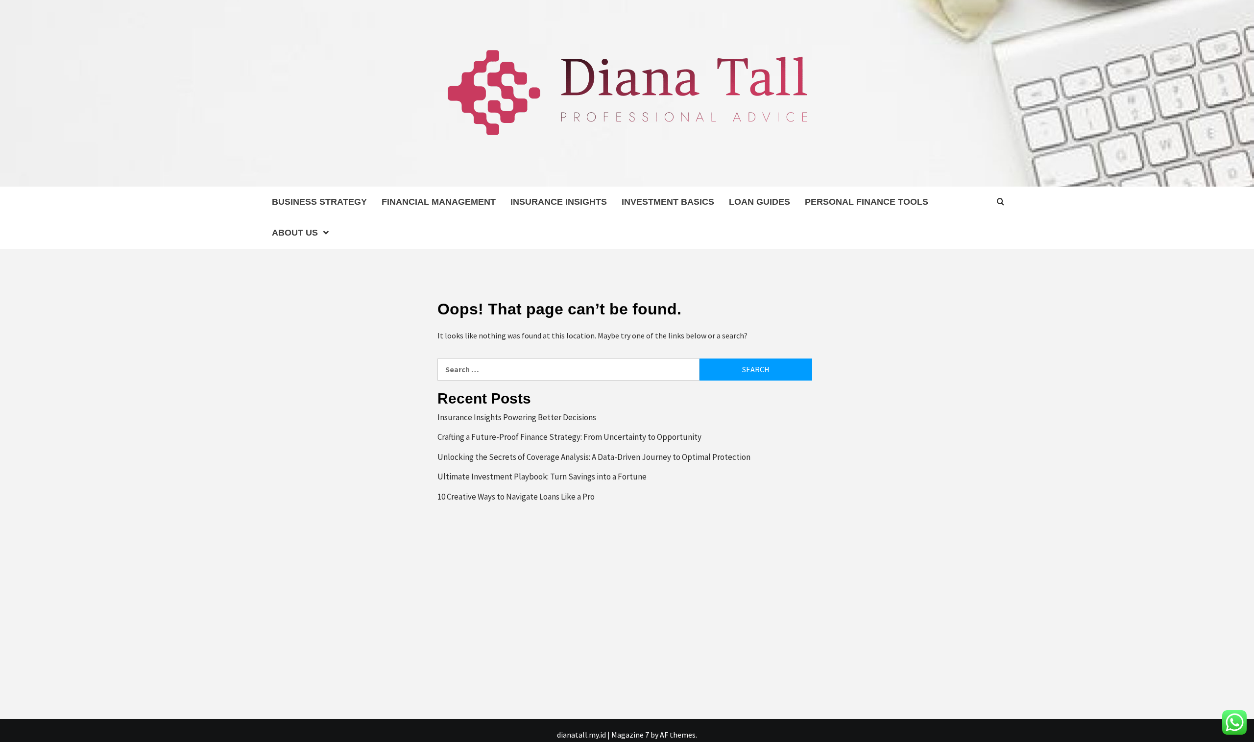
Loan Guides (759, 202)
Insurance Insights (558, 202)
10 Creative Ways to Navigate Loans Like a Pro (516, 496)
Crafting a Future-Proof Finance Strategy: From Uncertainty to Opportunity (569, 436)
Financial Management (439, 202)
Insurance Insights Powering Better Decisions (516, 417)
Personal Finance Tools (866, 202)
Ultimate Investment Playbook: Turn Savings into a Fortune (542, 476)
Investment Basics (668, 202)
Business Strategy (319, 202)
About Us (295, 233)
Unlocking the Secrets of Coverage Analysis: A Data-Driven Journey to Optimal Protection (593, 457)
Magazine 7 (630, 735)
